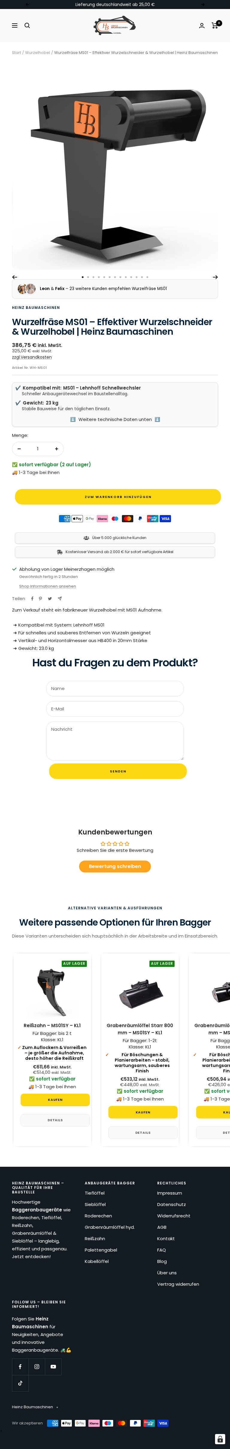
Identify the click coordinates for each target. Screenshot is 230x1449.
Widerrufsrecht (173, 1216)
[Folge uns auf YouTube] (53, 1367)
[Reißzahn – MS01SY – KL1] (52, 991)
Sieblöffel (95, 1204)
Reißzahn (95, 1238)
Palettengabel (101, 1250)
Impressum (169, 1193)
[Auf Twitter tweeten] (49, 599)
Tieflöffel (95, 1193)
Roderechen (98, 1216)
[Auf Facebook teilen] (32, 599)
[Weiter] (215, 277)
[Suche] (27, 25)
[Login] (202, 25)
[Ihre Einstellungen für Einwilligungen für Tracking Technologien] (220, 1439)
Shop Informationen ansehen (47, 586)
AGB (162, 1227)
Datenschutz (171, 1204)
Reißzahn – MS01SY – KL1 (52, 1025)
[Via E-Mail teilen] (60, 598)
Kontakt (166, 1238)
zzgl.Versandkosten (32, 357)
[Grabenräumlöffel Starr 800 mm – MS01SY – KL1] (140, 991)
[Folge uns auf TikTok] (20, 1383)
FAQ (161, 1250)
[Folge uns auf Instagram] (36, 1367)
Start (16, 52)
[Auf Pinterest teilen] (40, 599)
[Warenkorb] (215, 25)
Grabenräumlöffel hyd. (110, 1227)
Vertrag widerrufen (178, 1284)
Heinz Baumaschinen (36, 307)
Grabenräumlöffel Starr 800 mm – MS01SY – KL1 (140, 1029)
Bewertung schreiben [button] (115, 866)
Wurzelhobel (37, 52)
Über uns (167, 1273)
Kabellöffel (97, 1261)
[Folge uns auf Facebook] (20, 1367)
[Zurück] (14, 277)
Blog (162, 1261)
